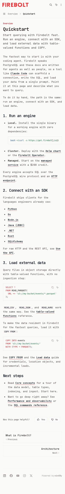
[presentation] (35, 140)
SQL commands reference (30, 405)
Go (9, 214)
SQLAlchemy (15, 241)
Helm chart (53, 151)
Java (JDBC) (16, 225)
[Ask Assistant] (57, 140)
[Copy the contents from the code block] (53, 140)
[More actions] (61, 5)
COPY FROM (16, 357)
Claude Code (19, 73)
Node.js (13, 219)
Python (12, 209)
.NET (11, 230)
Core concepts (25, 383)
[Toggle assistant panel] (56, 4)
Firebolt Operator (31, 155)
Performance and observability (30, 401)
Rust (11, 236)
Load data (43, 357)
